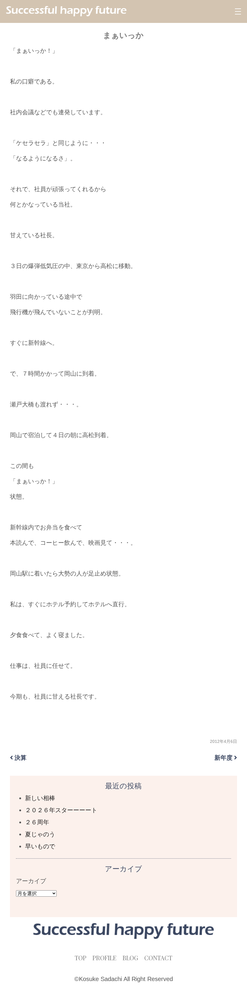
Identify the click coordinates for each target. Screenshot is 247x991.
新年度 (223, 757)
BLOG (130, 958)
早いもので (40, 846)
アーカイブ (31, 881)
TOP (80, 958)
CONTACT (158, 958)
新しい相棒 (40, 798)
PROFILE (104, 958)
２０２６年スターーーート (61, 810)
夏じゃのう (40, 834)
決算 (20, 757)
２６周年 (37, 822)
